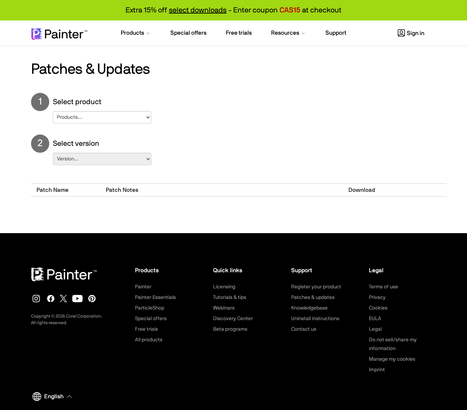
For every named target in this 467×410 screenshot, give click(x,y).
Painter (143, 286)
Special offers (151, 318)
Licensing (224, 286)
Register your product (316, 286)
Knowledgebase (309, 308)
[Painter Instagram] (36, 298)
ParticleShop (149, 308)
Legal (375, 329)
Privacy (377, 297)
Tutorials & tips (229, 297)
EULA (375, 318)
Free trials (146, 329)
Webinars (224, 308)
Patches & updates (313, 297)
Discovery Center (233, 318)
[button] (136, 33)
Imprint (377, 369)
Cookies (378, 308)
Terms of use (383, 286)
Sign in (415, 33)
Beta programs (230, 329)
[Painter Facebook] (50, 298)
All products (148, 339)
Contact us (303, 329)
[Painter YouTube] (77, 298)
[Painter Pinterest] (92, 298)
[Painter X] (63, 298)
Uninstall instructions (315, 318)
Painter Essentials (155, 297)
